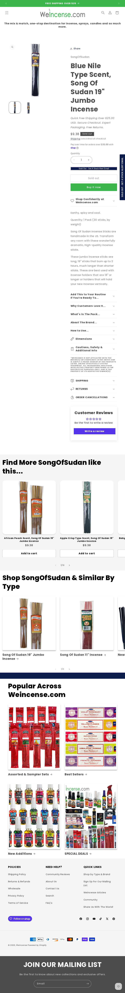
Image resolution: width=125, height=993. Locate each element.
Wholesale (14, 888)
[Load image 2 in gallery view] (28, 107)
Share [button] (77, 48)
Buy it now (94, 187)
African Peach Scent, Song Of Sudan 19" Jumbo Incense (29, 539)
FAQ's (49, 902)
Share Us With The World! (98, 906)
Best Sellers (74, 774)
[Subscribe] (87, 983)
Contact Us (52, 888)
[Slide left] (55, 565)
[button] (6, 12)
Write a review (94, 431)
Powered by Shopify (37, 945)
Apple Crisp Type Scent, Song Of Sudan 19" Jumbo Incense (86, 539)
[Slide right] (69, 565)
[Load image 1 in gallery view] (15, 107)
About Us (51, 881)
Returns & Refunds (19, 881)
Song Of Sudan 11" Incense (81, 655)
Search (50, 895)
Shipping (75, 138)
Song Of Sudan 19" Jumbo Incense (23, 657)
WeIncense (21, 945)
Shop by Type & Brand (97, 874)
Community (91, 899)
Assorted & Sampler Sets (28, 774)
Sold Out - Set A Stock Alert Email (94, 168)
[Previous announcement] (6, 3)
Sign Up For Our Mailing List (97, 883)
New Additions (20, 854)
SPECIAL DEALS (76, 854)
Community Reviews (58, 874)
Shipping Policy (17, 874)
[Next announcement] (119, 3)
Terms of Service (18, 902)
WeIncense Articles (95, 892)
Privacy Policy (16, 895)
